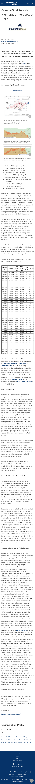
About (17, 758)
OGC (23, 64)
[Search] (32, 3)
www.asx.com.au (17, 379)
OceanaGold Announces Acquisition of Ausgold (15, 737)
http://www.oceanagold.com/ (11, 714)
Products (17, 756)
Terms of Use (8, 772)
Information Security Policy (22, 772)
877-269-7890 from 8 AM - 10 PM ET (17, 765)
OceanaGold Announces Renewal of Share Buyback (16, 743)
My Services (16, 760)
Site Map (11, 774)
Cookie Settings (21, 774)
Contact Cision (17, 754)
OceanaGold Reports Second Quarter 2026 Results (16, 740)
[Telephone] (27, 3)
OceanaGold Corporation (9, 730)
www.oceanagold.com (24, 382)
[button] (17, 26)
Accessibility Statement (17, 776)
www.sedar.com (21, 630)
